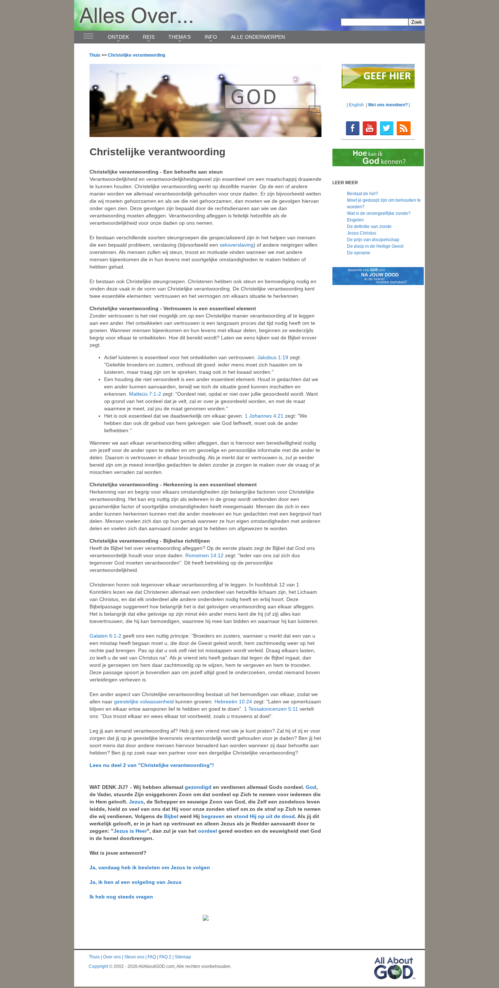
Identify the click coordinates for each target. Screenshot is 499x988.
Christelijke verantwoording (136, 55)
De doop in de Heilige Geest (375, 246)
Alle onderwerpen (258, 37)
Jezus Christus (361, 233)
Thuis (94, 55)
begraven (213, 816)
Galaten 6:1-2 (105, 636)
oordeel (207, 831)
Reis (149, 37)
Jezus (136, 802)
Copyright (98, 966)
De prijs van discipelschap (373, 239)
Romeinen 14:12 (204, 555)
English (356, 104)
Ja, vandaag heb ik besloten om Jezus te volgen (149, 867)
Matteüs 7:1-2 (145, 394)
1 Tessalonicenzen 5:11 (271, 709)
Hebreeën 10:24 (233, 701)
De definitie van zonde (369, 226)
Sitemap (183, 957)
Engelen (355, 220)
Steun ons (134, 957)
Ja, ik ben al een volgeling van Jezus (135, 882)
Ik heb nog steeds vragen (121, 897)
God (311, 787)
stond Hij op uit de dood (264, 816)
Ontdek (118, 37)
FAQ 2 (165, 957)
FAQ (152, 957)
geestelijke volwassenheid (144, 701)
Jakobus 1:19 (272, 357)
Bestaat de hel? (362, 193)
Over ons (112, 957)
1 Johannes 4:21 (264, 416)
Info (211, 37)
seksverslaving (237, 245)
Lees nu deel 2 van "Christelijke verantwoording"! (151, 765)
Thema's (179, 37)
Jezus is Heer (130, 831)
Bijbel (171, 816)
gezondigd (198, 787)
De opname (358, 252)
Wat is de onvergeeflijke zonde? (379, 213)
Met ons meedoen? (388, 104)
